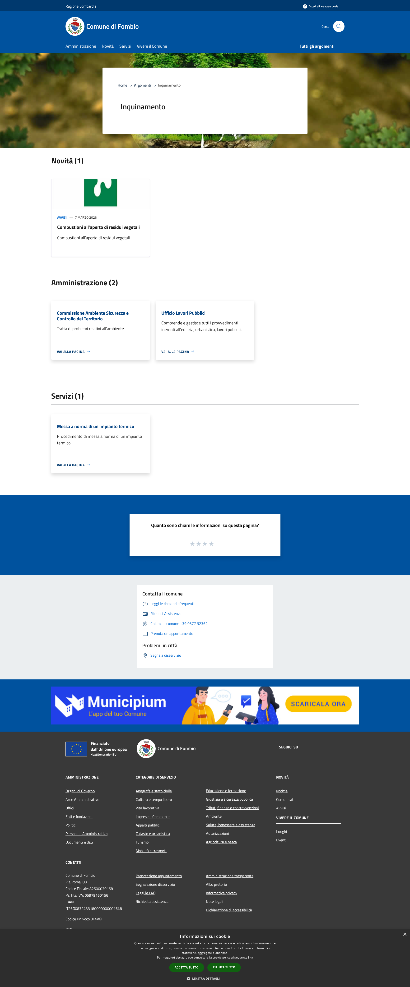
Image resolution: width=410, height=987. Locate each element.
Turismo (142, 842)
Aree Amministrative (82, 799)
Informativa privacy (221, 893)
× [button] (404, 934)
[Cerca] (339, 26)
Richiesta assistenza (152, 901)
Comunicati (285, 799)
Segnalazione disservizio (155, 884)
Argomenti (142, 85)
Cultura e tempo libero (154, 799)
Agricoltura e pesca (221, 842)
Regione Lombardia (80, 6)
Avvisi (62, 217)
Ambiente (214, 816)
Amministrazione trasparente (229, 876)
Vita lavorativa (147, 808)
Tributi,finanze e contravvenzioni (232, 808)
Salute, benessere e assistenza (230, 825)
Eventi (281, 840)
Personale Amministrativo (86, 833)
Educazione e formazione (226, 790)
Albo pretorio (216, 884)
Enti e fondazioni (79, 816)
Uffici (69, 808)
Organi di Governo (80, 791)
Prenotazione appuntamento (159, 876)
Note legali (214, 901)
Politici (70, 825)
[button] (205, 978)
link (250, 957)
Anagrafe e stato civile (154, 791)
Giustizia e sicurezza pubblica (229, 799)
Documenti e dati (79, 842)
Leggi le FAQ (146, 893)
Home (122, 85)
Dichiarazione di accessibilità (229, 910)
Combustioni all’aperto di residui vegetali (98, 227)
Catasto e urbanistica (153, 833)
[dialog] (205, 958)
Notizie (282, 791)
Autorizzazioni (217, 833)
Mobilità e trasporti (151, 850)
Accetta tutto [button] (187, 967)
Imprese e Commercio (153, 816)
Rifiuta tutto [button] (224, 967)
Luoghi (281, 831)
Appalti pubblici (148, 825)
